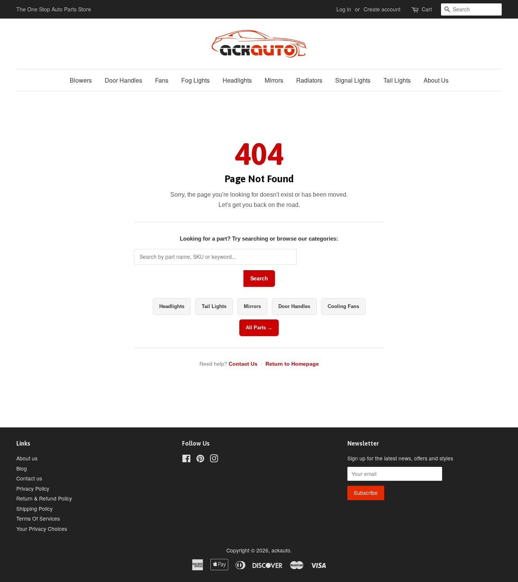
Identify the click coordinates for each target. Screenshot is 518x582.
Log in (343, 9)
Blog (21, 468)
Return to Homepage (292, 364)
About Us (436, 80)
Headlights (237, 80)
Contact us (29, 478)
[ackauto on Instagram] (214, 459)
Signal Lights (352, 80)
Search (259, 278)
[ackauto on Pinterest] (200, 459)
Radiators (309, 80)
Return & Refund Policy (44, 498)
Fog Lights (195, 80)
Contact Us (243, 364)
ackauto (281, 550)
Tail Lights (397, 80)
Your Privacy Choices (41, 528)
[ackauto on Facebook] (186, 459)
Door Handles (123, 80)
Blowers (81, 80)
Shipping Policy (34, 508)
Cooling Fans (343, 306)
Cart (427, 9)
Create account (382, 9)
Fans (161, 80)
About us (27, 458)
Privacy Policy (32, 488)
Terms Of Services (38, 518)
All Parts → (259, 327)
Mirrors (274, 80)
